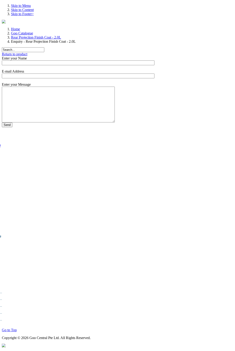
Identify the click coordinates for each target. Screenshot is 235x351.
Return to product (14, 54)
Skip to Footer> (22, 14)
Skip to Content (22, 10)
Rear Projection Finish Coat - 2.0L (36, 37)
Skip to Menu (21, 6)
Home (15, 29)
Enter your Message (16, 84)
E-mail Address (13, 71)
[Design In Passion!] (4, 346)
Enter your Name (14, 58)
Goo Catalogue (22, 33)
